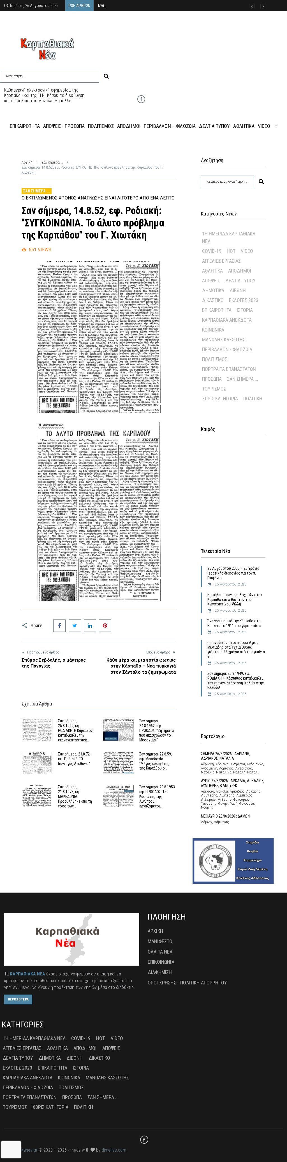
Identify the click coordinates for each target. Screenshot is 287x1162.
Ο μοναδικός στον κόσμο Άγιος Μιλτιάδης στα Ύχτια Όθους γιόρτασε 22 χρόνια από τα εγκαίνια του (236, 649)
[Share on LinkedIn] (90, 625)
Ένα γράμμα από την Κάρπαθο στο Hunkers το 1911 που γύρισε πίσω (234, 623)
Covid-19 (211, 251)
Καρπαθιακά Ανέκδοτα (227, 320)
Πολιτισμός (214, 359)
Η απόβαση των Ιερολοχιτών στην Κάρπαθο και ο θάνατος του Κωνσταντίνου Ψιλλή (234, 600)
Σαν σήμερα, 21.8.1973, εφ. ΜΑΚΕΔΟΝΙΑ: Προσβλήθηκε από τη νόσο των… (75, 796)
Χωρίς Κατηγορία (220, 398)
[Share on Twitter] (75, 625)
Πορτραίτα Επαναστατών (229, 369)
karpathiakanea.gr (21, 1150)
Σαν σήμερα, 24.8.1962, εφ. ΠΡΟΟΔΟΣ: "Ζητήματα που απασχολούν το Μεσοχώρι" (156, 730)
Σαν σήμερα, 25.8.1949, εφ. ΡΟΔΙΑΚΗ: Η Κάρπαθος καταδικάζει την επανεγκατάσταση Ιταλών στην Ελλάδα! (235, 680)
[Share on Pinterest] (105, 625)
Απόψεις (211, 280)
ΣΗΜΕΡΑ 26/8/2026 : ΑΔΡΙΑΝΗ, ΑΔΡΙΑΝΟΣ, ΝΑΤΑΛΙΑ (225, 756)
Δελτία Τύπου (240, 280)
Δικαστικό (213, 300)
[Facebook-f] (141, 99)
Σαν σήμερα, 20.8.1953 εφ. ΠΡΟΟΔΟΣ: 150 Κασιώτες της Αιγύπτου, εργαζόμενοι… (157, 796)
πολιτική (252, 398)
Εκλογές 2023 (243, 300)
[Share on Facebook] (59, 625)
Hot (231, 251)
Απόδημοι (239, 271)
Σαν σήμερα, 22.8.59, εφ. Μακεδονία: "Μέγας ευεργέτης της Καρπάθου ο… (155, 761)
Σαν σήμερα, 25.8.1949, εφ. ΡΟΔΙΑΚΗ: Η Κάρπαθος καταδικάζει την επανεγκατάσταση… (75, 730)
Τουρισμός (214, 389)
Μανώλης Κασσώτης (223, 339)
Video (247, 251)
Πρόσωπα (212, 379)
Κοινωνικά (213, 330)
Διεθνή (238, 290)
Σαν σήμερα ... (52, 162)
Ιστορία (245, 310)
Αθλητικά (212, 271)
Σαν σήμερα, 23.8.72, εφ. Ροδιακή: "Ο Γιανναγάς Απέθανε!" (74, 759)
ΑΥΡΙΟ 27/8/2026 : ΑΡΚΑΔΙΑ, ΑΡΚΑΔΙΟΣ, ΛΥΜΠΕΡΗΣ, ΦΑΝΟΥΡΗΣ (232, 783)
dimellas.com (114, 1150)
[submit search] (106, 76)
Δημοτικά (213, 290)
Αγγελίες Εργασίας (221, 261)
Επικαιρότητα (217, 310)
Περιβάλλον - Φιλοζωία (227, 349)
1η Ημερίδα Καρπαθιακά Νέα (228, 237)
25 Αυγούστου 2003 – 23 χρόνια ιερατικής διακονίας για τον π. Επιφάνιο (233, 573)
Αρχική (27, 162)
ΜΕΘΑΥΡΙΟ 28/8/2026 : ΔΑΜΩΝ (225, 816)
